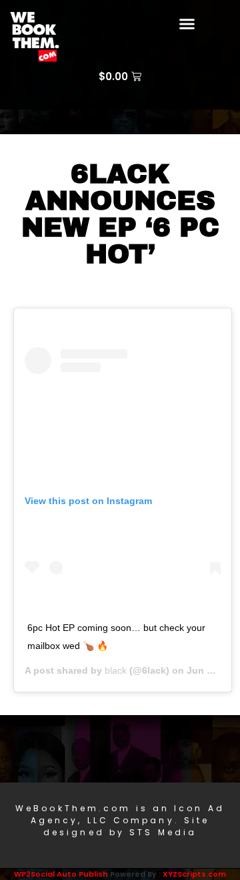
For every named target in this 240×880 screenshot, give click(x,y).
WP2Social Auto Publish (61, 874)
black (116, 670)
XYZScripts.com (194, 874)
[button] (187, 23)
